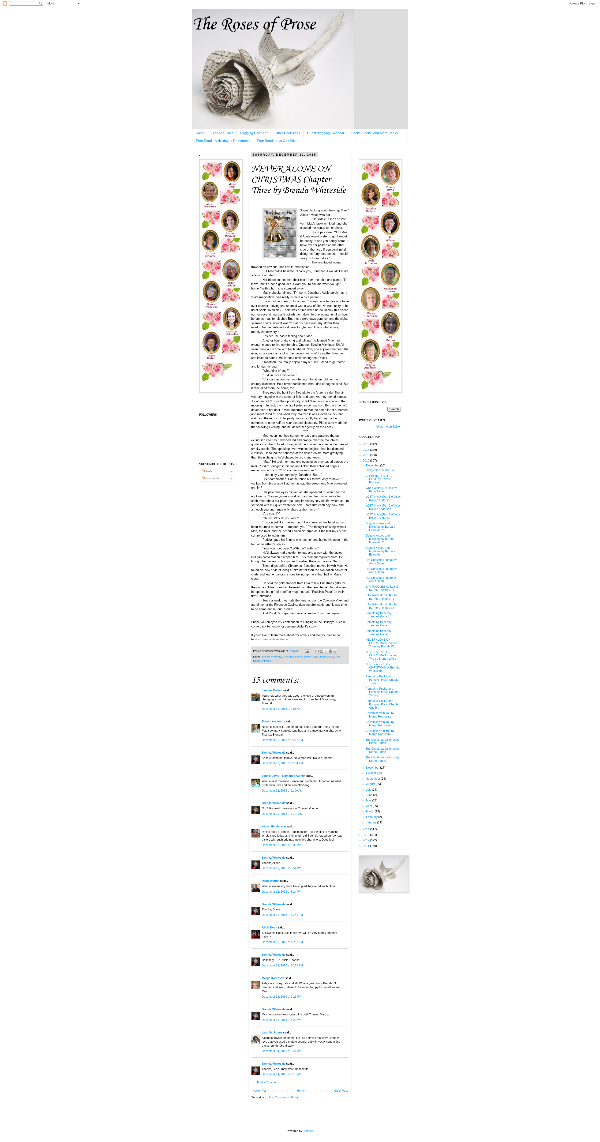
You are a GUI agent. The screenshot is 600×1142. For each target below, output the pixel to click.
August (371, 784)
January (371, 822)
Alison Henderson (274, 826)
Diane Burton (270, 881)
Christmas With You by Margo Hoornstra (380, 714)
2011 (366, 846)
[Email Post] (307, 651)
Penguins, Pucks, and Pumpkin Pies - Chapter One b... (382, 704)
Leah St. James (272, 1032)
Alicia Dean (269, 927)
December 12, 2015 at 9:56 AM (281, 708)
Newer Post (259, 1090)
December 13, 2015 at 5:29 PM (281, 1020)
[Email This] (317, 651)
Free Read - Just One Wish (277, 141)
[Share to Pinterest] (335, 651)
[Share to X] (326, 651)
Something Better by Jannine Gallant (378, 615)
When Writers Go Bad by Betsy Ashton (381, 489)
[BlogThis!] (321, 651)
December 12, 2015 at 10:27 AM (282, 740)
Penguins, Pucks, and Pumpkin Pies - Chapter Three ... (382, 680)
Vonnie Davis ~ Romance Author (283, 776)
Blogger (308, 1131)
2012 (366, 840)
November (373, 767)
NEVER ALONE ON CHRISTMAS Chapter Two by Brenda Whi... (381, 655)
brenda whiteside (271, 656)
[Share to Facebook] (330, 651)
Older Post (341, 1090)
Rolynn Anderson (273, 721)
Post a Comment (267, 1082)
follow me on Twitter (388, 426)
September (373, 778)
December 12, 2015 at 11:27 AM (282, 813)
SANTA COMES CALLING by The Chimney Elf (382, 588)
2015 (366, 460)
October (371, 773)
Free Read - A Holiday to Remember (223, 141)
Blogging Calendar (254, 133)
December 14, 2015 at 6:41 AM (281, 1051)
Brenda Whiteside (273, 752)
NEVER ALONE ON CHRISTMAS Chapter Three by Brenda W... (381, 643)
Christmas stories (293, 656)
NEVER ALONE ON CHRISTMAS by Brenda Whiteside (383, 668)
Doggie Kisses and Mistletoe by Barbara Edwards (380, 551)
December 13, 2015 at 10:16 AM (282, 965)
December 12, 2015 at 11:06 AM (282, 790)
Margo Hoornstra (273, 978)
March (370, 811)
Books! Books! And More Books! (375, 133)
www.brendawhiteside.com (272, 639)
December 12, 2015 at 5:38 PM (281, 845)
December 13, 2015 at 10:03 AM (282, 942)
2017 (366, 449)
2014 (366, 829)
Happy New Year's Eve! (380, 470)
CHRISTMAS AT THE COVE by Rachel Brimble (379, 479)
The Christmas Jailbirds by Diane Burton (382, 741)
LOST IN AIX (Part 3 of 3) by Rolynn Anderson (383, 498)
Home (200, 133)
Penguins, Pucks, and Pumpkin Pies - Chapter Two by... (382, 692)
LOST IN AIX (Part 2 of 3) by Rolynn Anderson (383, 507)
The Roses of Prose (253, 25)
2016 (366, 455)
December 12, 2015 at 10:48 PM (282, 915)
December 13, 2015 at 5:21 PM (281, 996)
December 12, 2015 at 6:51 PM (281, 868)
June (369, 795)
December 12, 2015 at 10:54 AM (282, 763)
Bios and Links (222, 133)
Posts (208, 471)
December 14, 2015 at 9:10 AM (281, 1074)
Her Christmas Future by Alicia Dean (381, 561)
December (373, 465)
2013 (366, 835)
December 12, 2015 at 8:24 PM (281, 891)
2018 (366, 444)
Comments (212, 478)
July (369, 789)
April (369, 806)
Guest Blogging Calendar (325, 133)
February (372, 817)
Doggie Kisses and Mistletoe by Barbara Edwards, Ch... (380, 527)
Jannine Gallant (272, 690)
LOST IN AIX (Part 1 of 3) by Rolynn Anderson (383, 516)
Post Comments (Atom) (283, 1097)
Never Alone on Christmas (319, 656)
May (369, 800)
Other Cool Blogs (287, 133)
